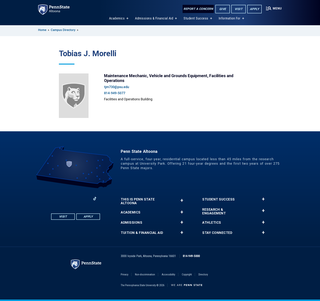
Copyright (187, 274)
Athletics (211, 222)
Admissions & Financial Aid (154, 18)
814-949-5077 (114, 93)
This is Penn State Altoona (138, 201)
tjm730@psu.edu (116, 87)
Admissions (131, 222)
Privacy (124, 274)
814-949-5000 (191, 256)
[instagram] (66, 198)
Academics (117, 18)
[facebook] (56, 198)
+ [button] (181, 200)
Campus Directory (63, 30)
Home (42, 30)
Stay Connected (217, 233)
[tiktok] (95, 198)
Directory (203, 274)
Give (222, 9)
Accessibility (168, 274)
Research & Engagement (214, 211)
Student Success (196, 18)
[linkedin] (85, 198)
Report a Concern (198, 9)
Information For (230, 18)
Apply (254, 9)
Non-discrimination (145, 274)
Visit (239, 9)
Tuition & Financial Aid (142, 233)
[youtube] (75, 198)
